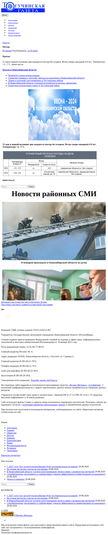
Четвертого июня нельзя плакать (24, 75)
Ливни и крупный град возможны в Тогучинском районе (35, 80)
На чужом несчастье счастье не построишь (27, 469)
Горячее (10, 430)
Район (10, 443)
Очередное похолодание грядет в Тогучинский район (34, 85)
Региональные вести (16, 445)
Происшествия (12, 28)
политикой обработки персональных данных (44, 404)
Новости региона (13, 23)
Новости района (12, 20)
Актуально (11, 30)
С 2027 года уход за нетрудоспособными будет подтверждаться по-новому (42, 466)
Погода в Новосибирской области (19, 70)
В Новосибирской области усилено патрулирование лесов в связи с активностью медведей (50, 471)
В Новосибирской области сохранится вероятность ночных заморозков (42, 83)
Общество (11, 25)
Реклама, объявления (14, 35)
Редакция (7, 51)
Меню (4, 15)
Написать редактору (14, 33)
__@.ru (44, 380)
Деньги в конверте (16, 479)
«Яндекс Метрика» (78, 385)
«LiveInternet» (94, 385)
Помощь (11, 438)
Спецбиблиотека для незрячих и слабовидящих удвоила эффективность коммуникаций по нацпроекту (56, 474)
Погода (6, 43)
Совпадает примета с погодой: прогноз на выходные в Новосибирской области (46, 78)
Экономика (12, 450)
